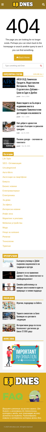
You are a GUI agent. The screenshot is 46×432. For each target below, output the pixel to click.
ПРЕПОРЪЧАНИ (10, 255)
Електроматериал (11, 191)
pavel (18, 96)
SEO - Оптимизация (12, 163)
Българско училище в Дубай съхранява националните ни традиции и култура (28, 264)
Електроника (9, 195)
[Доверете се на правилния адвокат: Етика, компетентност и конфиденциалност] (9, 275)
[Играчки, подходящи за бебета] (9, 305)
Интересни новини (11, 209)
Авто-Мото (8, 172)
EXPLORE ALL (38, 74)
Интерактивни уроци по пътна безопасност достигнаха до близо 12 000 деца (29, 328)
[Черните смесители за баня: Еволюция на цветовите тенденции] (9, 316)
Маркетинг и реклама (13, 218)
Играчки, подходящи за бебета (29, 302)
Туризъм (7, 246)
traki (18, 133)
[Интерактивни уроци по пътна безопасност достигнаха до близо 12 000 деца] (9, 328)
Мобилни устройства (12, 223)
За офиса (7, 205)
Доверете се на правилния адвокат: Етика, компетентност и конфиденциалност (30, 275)
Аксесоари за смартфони (14, 177)
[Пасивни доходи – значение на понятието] (9, 143)
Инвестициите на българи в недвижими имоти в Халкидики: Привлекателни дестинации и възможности (29, 108)
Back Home (24, 57)
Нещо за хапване (11, 232)
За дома (6, 200)
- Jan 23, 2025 (24, 133)
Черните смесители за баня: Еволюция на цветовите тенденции (28, 316)
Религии (6, 237)
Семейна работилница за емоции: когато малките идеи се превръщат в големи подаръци (30, 287)
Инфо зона (8, 214)
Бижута (6, 182)
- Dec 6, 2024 (25, 96)
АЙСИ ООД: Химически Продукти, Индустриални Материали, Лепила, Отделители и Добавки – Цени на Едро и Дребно (28, 86)
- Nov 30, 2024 (25, 146)
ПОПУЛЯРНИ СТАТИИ (13, 74)
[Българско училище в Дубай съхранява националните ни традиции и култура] (9, 263)
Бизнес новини (10, 186)
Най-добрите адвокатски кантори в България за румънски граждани (30, 126)
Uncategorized (9, 168)
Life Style (7, 159)
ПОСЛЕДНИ (9, 298)
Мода (5, 228)
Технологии (8, 241)
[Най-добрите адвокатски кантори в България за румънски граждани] (9, 127)
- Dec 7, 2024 (25, 117)
